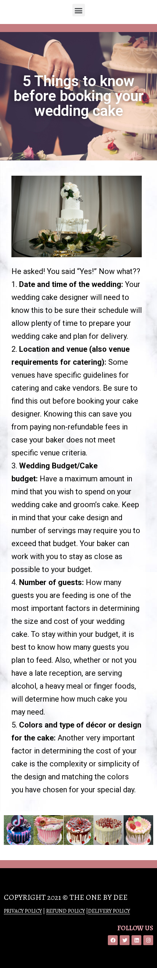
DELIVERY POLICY (109, 911)
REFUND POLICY (65, 911)
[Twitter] (125, 940)
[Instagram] (148, 940)
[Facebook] (113, 940)
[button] (78, 10)
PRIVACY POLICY (23, 911)
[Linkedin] (136, 940)
